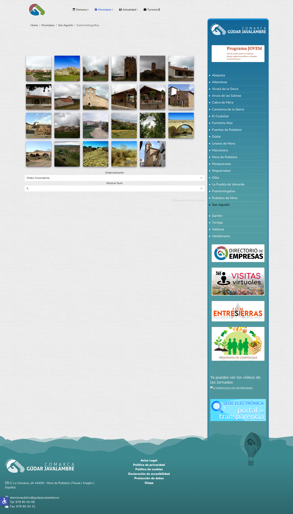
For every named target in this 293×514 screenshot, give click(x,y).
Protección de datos (149, 478)
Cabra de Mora (222, 102)
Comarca (81, 10)
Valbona (218, 229)
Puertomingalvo (223, 191)
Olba (215, 177)
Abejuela (218, 75)
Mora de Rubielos (224, 157)
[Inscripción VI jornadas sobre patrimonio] (231, 388)
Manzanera (220, 150)
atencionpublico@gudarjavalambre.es (34, 498)
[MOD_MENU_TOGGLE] (88, 10)
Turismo (152, 10)
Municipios (104, 10)
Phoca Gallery (196, 200)
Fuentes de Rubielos (227, 130)
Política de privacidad (149, 465)
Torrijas (217, 222)
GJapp (149, 483)
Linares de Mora (223, 143)
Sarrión (217, 216)
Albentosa (219, 82)
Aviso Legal (149, 460)
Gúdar (216, 136)
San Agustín (221, 205)
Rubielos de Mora (224, 198)
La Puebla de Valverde (228, 184)
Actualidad (129, 10)
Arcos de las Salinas (226, 95)
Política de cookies (149, 469)
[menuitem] (81, 9)
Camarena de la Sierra (228, 109)
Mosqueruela (221, 164)
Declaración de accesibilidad (149, 474)
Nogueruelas (221, 170)
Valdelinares (221, 236)
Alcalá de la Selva (225, 89)
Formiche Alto (222, 123)
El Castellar (220, 116)
